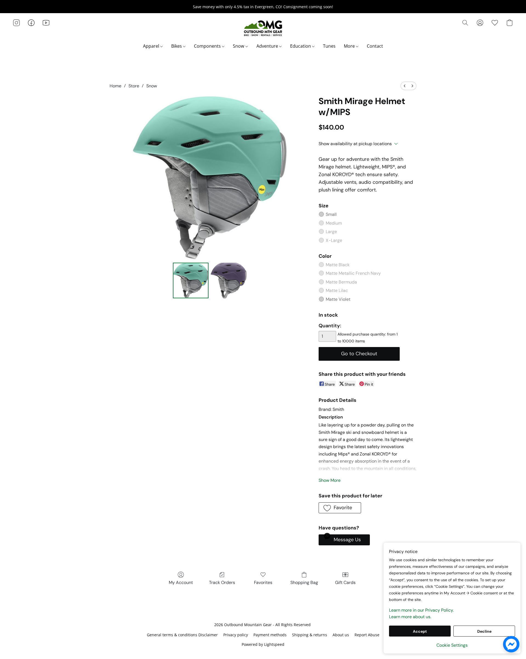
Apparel (151, 46)
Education (301, 46)
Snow (239, 46)
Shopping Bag (304, 582)
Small (331, 214)
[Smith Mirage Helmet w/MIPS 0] (190, 280)
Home (115, 86)
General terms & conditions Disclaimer (182, 634)
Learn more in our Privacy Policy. (421, 610)
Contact (375, 46)
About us (341, 634)
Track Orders (222, 582)
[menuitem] (404, 86)
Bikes (177, 46)
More (350, 46)
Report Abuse (367, 634)
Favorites (263, 582)
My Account (181, 582)
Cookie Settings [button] (452, 645)
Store (133, 86)
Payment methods (270, 634)
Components (208, 46)
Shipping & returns (309, 634)
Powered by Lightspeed (263, 644)
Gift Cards (345, 582)
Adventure (267, 46)
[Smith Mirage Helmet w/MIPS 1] (228, 280)
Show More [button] (330, 480)
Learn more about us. (410, 617)
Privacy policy (235, 634)
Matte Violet (338, 299)
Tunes (329, 46)
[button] (263, 28)
